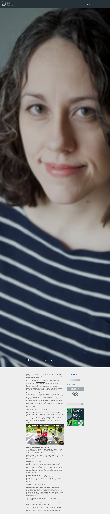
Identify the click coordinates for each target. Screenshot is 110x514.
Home (66, 4)
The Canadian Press (40, 382)
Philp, (42, 503)
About (103, 4)
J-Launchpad (96, 4)
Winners (81, 4)
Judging (88, 4)
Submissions (73, 4)
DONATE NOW (75, 380)
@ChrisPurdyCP (29, 500)
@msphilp (47, 504)
